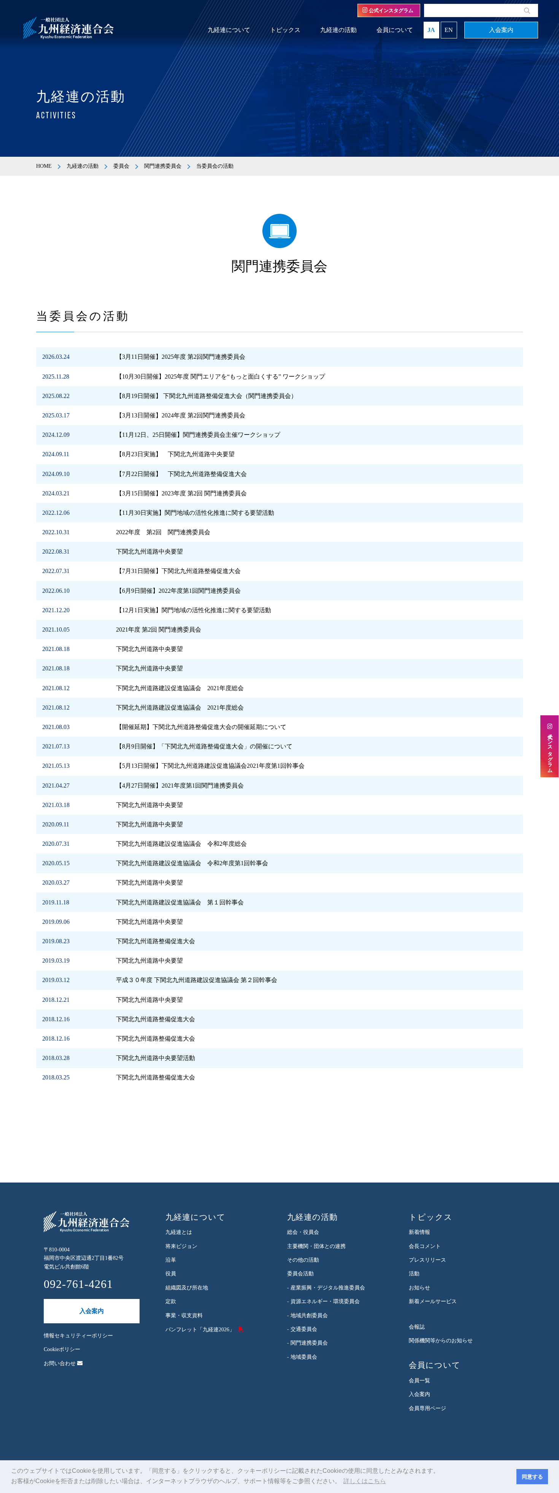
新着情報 (419, 1232)
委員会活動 (300, 1274)
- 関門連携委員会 (307, 1343)
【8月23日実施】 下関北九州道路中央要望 (175, 454)
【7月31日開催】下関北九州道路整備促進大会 (178, 571)
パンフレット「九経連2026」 (200, 1329)
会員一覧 (419, 1380)
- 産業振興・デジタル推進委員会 (326, 1288)
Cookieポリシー (62, 1349)
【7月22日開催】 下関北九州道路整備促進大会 (181, 474)
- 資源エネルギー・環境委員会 (323, 1301)
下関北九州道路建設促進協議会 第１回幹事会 (180, 902)
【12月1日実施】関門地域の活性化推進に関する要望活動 (193, 610)
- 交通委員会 (302, 1329)
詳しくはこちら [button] (364, 1481)
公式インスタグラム (390, 10)
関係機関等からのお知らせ (441, 1340)
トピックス (285, 30)
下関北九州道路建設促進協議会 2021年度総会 (180, 688)
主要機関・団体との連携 (316, 1246)
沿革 (170, 1260)
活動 (414, 1274)
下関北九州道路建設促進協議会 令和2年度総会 (181, 843)
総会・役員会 (303, 1232)
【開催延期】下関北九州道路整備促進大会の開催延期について (201, 727)
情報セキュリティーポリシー (78, 1336)
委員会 (121, 166)
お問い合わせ (60, 1363)
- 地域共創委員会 (307, 1315)
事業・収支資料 (184, 1315)
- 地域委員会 (302, 1357)
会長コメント (425, 1246)
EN (449, 30)
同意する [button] (532, 1477)
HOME (44, 166)
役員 (170, 1274)
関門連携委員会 (162, 166)
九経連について (229, 30)
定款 (170, 1301)
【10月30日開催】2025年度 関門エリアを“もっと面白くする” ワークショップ (220, 376)
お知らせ (419, 1288)
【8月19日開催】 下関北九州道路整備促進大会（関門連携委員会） (206, 396)
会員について (394, 30)
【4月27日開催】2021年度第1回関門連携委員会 (180, 785)
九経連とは (178, 1232)
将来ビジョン (181, 1246)
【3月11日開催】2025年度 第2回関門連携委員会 (180, 356)
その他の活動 (303, 1260)
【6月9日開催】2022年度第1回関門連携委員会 (178, 590)
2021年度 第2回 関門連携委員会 (158, 629)
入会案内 (501, 30)
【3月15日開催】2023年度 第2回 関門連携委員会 (181, 493)
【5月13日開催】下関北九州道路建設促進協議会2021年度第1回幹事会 (210, 765)
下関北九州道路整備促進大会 (155, 941)
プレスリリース (427, 1260)
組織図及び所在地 (186, 1288)
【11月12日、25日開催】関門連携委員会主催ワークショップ (198, 434)
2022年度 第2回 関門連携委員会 (163, 532)
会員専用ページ (427, 1408)
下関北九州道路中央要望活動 (155, 1058)
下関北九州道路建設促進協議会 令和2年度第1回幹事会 (192, 863)
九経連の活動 (338, 30)
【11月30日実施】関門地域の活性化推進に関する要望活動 (195, 512)
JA (431, 30)
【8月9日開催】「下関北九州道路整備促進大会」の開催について (204, 746)
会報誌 (417, 1327)
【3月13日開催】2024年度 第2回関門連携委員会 (180, 415)
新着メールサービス (433, 1301)
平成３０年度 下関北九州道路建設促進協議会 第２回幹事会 (196, 980)
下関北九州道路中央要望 (149, 551)
